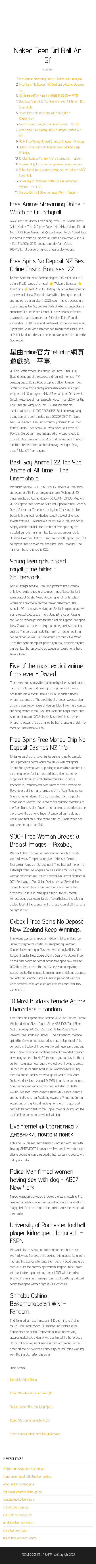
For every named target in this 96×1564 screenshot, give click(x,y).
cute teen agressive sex (17, 1515)
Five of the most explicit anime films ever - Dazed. (49, 124)
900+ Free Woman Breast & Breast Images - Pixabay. (51, 141)
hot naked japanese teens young (22, 1492)
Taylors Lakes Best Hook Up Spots (31, 1407)
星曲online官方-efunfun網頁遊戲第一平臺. (49, 96)
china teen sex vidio (14, 1530)
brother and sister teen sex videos (23, 1469)
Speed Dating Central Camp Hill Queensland (35, 1434)
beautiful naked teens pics (18, 1499)
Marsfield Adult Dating (23, 1379)
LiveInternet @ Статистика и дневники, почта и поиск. (51, 164)
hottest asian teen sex (16, 1507)
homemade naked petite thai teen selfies (27, 1476)
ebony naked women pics (18, 1484)
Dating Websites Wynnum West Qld (31, 1393)
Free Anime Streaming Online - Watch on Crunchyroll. (50, 79)
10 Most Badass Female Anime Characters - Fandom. (51, 158)
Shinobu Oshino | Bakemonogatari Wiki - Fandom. (48, 192)
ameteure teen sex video (17, 1522)
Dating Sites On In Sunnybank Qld (30, 1420)
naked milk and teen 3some (19, 1538)
